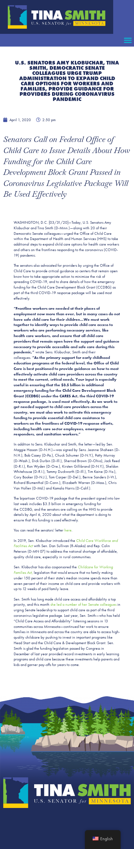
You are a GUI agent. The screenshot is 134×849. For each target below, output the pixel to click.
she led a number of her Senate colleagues (83, 604)
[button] (127, 40)
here (68, 530)
